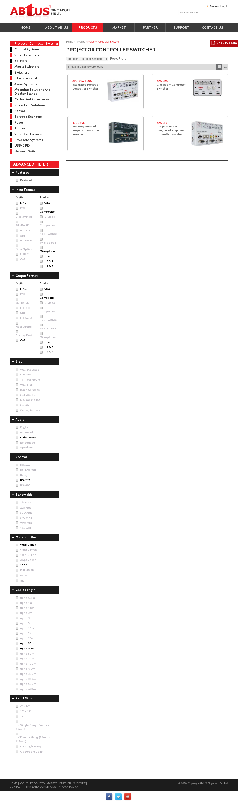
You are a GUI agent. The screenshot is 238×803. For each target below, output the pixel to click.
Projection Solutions (30, 105)
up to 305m (28, 679)
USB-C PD (22, 145)
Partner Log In (219, 6)
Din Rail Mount (30, 400)
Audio (20, 419)
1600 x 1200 (28, 550)
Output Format (27, 276)
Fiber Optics (24, 249)
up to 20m (27, 638)
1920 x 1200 (28, 555)
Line (47, 256)
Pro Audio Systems (28, 140)
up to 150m (27, 668)
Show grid (219, 67)
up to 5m (26, 623)
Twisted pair (48, 242)
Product (80, 41)
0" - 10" (25, 706)
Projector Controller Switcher (36, 43)
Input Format (25, 189)
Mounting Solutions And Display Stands (32, 91)
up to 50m (27, 653)
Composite (47, 211)
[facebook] (109, 797)
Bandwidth (24, 494)
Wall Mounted (29, 369)
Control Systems (27, 49)
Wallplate (27, 384)
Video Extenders (26, 55)
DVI (22, 208)
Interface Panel (25, 78)
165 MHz (25, 502)
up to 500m (28, 684)
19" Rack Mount (30, 379)
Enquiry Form (227, 43)
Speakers (26, 447)
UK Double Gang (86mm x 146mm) (33, 739)
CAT (23, 259)
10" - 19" (25, 711)
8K (22, 580)
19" (22, 716)
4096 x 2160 (28, 560)
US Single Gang (30, 746)
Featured (22, 172)
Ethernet (26, 465)
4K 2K (24, 575)
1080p (24, 565)
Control (21, 457)
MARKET (119, 27)
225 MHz (26, 507)
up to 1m (26, 603)
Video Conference (28, 134)
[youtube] (128, 797)
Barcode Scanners (28, 116)
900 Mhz (26, 522)
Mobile (25, 405)
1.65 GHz (26, 527)
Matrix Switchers (26, 66)
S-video (49, 216)
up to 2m (26, 613)
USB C (24, 254)
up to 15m (26, 633)
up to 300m (28, 674)
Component (48, 225)
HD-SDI (25, 230)
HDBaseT (26, 240)
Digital (24, 427)
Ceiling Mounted (31, 410)
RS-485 (25, 485)
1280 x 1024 (28, 545)
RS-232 (25, 480)
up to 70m (27, 658)
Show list (225, 67)
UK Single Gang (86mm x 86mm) (32, 727)
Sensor (19, 111)
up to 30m (27, 643)
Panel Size (24, 698)
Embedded (27, 442)
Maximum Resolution (31, 537)
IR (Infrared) (28, 470)
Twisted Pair (48, 328)
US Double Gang (31, 751)
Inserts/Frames (30, 389)
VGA (47, 203)
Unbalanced (28, 437)
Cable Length (25, 590)
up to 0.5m (27, 597)
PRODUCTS (88, 27)
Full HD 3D (27, 570)
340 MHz (26, 517)
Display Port (24, 216)
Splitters (20, 61)
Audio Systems (25, 84)
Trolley (19, 128)
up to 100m (28, 663)
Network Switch (26, 151)
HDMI (23, 203)
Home (69, 41)
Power (19, 122)
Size (19, 361)
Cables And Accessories (32, 99)
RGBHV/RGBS (49, 234)
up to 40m (27, 648)
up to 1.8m (27, 607)
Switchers (21, 72)
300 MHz (26, 512)
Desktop (26, 374)
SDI (22, 235)
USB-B (48, 266)
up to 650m (28, 689)
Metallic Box (28, 395)
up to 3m (26, 618)
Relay (24, 475)
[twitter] (118, 797)
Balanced (26, 432)
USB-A (48, 261)
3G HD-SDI (23, 225)
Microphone (48, 251)
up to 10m (27, 628)
